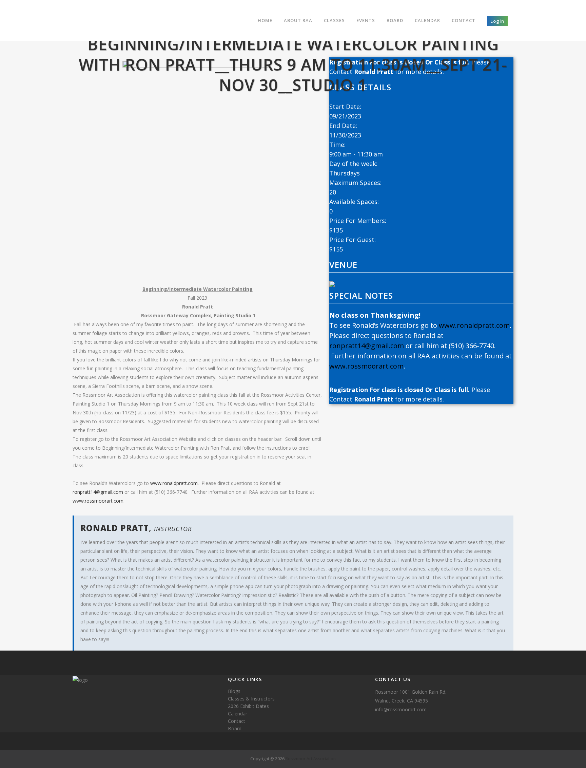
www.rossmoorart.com (98, 501)
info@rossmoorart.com (401, 709)
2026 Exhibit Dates (248, 706)
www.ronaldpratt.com (174, 483)
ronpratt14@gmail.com (98, 492)
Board (234, 728)
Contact (236, 721)
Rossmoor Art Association (311, 759)
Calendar (237, 713)
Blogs (234, 691)
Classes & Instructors (251, 698)
